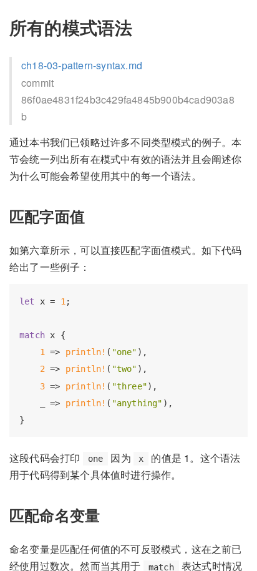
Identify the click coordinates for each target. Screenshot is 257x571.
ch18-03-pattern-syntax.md (81, 65)
